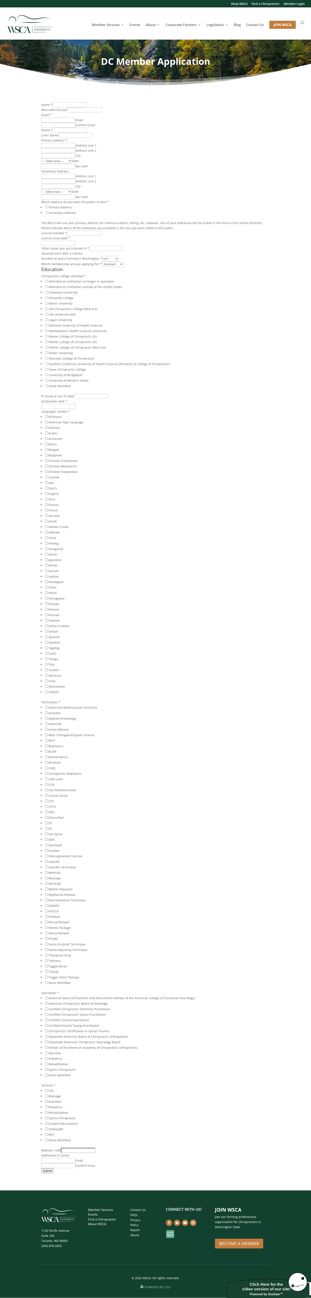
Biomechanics (58, 757)
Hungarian (55, 549)
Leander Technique (62, 867)
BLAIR (52, 751)
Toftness (54, 961)
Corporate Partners (181, 25)
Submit (47, 1171)
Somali (53, 631)
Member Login (294, 4)
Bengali (53, 450)
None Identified (60, 386)
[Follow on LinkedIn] (177, 1223)
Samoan (54, 620)
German (54, 516)
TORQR (53, 972)
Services (48, 1085)
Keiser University (61, 303)
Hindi (52, 538)
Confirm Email (85, 125)
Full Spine (55, 834)
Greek (52, 521)
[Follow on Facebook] (169, 1223)
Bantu (52, 444)
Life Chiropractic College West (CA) (73, 309)
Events (134, 25)
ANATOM (54, 724)
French (53, 510)
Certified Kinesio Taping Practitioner (74, 1026)
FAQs (134, 1215)
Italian (52, 554)
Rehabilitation (58, 1064)
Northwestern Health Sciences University (78, 331)
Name (46, 105)
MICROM (54, 884)
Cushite (53, 477)
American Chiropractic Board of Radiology (78, 1004)
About (151, 25)
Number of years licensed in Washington (71, 258)
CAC (51, 1091)
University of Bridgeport (66, 375)
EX (50, 829)
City (78, 156)
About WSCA (97, 1224)
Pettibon (54, 917)
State (75, 161)
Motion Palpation (60, 889)
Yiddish (53, 692)
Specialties (50, 993)
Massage (54, 878)
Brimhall (54, 763)
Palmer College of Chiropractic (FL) (73, 336)
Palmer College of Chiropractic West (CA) (77, 347)
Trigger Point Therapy (63, 977)
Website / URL (51, 1150)
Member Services (106, 25)
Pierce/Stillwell (58, 922)
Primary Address (54, 140)
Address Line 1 (85, 145)
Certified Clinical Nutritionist (68, 1020)
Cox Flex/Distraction (62, 790)
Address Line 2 (85, 150)
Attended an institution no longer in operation (81, 281)
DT (50, 823)
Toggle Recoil (57, 966)
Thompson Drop (59, 955)
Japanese (54, 560)
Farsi (51, 499)
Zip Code (81, 166)
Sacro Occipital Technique (66, 944)
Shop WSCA (239, 4)
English (53, 494)
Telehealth (55, 1129)
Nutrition (54, 1053)
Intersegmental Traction (65, 856)
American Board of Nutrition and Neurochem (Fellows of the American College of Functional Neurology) (121, 998)
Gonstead (55, 845)
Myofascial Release (61, 895)
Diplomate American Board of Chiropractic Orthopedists (88, 1037)
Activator (54, 713)
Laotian (53, 576)
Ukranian (54, 675)
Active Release (58, 729)
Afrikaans (55, 417)
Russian (54, 615)
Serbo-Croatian (59, 626)
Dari (51, 483)
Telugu (53, 659)
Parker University (61, 353)
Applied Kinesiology (62, 718)
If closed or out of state (57, 396)
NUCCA (53, 911)
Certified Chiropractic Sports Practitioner (77, 1015)
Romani (53, 609)
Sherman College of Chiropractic (72, 358)
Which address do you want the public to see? (75, 202)
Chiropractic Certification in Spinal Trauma (78, 1031)
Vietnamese (56, 686)
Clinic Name (49, 135)
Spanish (54, 637)
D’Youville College (61, 298)
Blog (237, 25)
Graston (54, 851)
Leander (54, 862)
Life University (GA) (62, 314)
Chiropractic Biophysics (65, 774)
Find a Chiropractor (266, 4)
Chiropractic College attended (63, 276)
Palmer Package (59, 928)
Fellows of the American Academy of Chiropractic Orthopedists (92, 1048)
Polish (52, 593)
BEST (51, 740)
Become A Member (239, 1243)
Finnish (53, 505)
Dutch (52, 488)
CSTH (52, 807)
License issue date (55, 238)
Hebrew (53, 532)
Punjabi (53, 604)
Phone (47, 130)
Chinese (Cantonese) (62, 461)
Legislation (215, 25)
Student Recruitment (63, 1124)
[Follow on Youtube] (185, 1223)
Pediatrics (55, 1059)
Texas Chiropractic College (67, 369)
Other (52, 587)
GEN (51, 840)
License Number (54, 233)
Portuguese (56, 598)
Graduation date (54, 401)
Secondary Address (55, 171)
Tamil (52, 653)
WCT (51, 1135)
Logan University (60, 320)
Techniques (50, 702)
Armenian (55, 439)
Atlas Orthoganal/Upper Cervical (71, 735)
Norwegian (56, 582)
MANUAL (54, 873)
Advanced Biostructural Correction (72, 707)
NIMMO (53, 906)
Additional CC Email (55, 1155)
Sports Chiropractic (62, 1070)
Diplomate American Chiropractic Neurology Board (84, 1042)
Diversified (55, 818)
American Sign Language (66, 422)
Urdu (52, 681)
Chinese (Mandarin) (62, 466)
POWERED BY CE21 (158, 1287)
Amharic (54, 428)
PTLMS (53, 939)
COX (51, 785)
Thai (51, 664)
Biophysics (55, 746)
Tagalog (53, 648)
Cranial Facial (57, 796)
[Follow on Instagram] (193, 1223)
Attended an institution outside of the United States (85, 287)
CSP (51, 801)
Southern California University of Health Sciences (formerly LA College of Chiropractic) (109, 364)
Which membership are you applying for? (71, 264)
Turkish (53, 670)
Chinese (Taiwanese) (62, 472)
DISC (51, 812)
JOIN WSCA (283, 24)
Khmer (53, 565)
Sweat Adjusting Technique (67, 950)
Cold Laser (55, 779)
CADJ (51, 768)
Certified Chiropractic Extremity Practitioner (79, 1009)
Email (46, 115)
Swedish (54, 642)
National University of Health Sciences (76, 325)
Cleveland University (63, 292)
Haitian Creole (58, 527)
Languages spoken (55, 411)
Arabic (53, 433)
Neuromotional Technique (67, 900)
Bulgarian (55, 455)
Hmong (53, 543)
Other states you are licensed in (65, 248)
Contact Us (255, 25)
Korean (53, 571)
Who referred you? (54, 110)
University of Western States (69, 380)
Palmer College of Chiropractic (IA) (73, 342)
